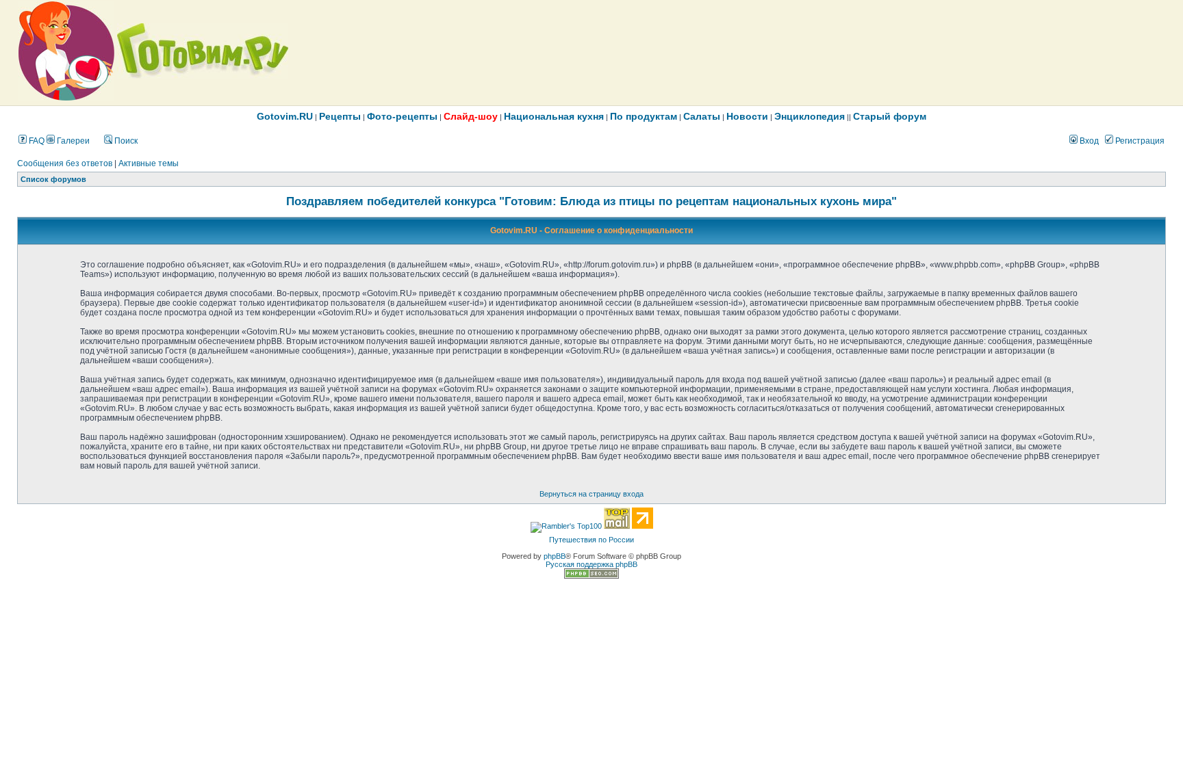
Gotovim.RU (285, 116)
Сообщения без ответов (64, 163)
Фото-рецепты (402, 116)
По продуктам (643, 116)
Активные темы (148, 163)
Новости (747, 116)
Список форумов (53, 179)
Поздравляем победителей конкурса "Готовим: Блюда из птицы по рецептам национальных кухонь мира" (591, 201)
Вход (1088, 141)
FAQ (35, 141)
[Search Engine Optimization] (591, 576)
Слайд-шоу (471, 116)
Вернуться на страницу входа (591, 494)
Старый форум (889, 116)
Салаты (701, 116)
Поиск (125, 141)
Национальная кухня (554, 116)
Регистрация (1139, 141)
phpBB (554, 556)
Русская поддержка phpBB (591, 564)
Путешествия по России (591, 540)
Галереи (72, 141)
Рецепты (340, 116)
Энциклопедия (809, 116)
